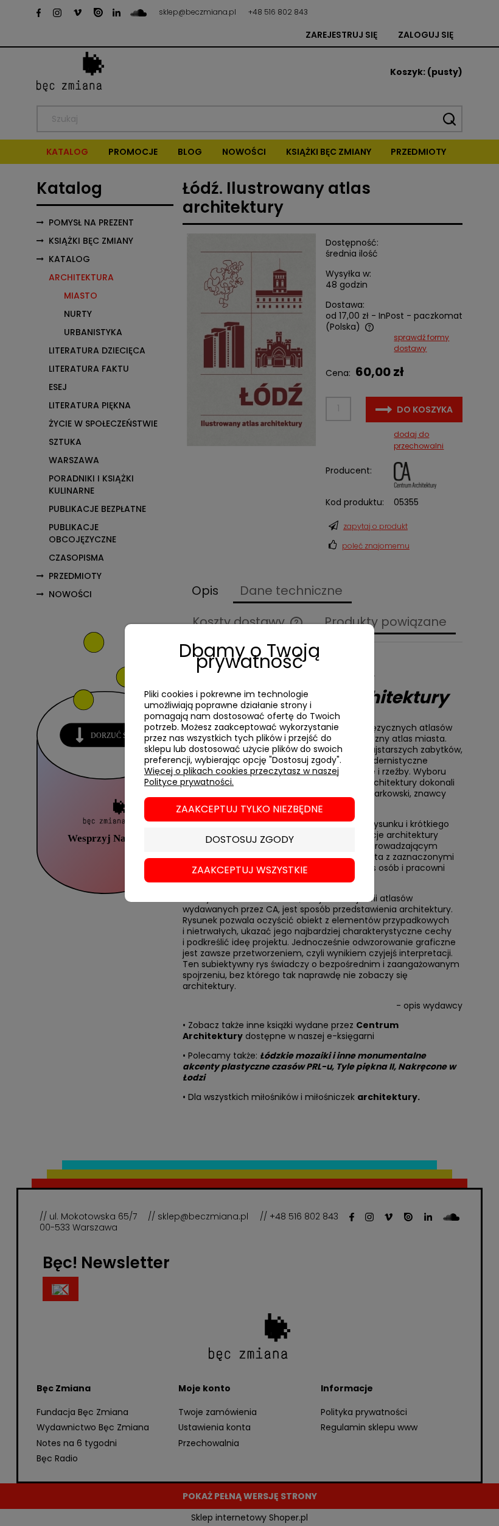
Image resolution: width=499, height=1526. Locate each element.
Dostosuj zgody (249, 839)
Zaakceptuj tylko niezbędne (249, 809)
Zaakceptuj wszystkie (250, 870)
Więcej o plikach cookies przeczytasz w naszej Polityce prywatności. (241, 776)
